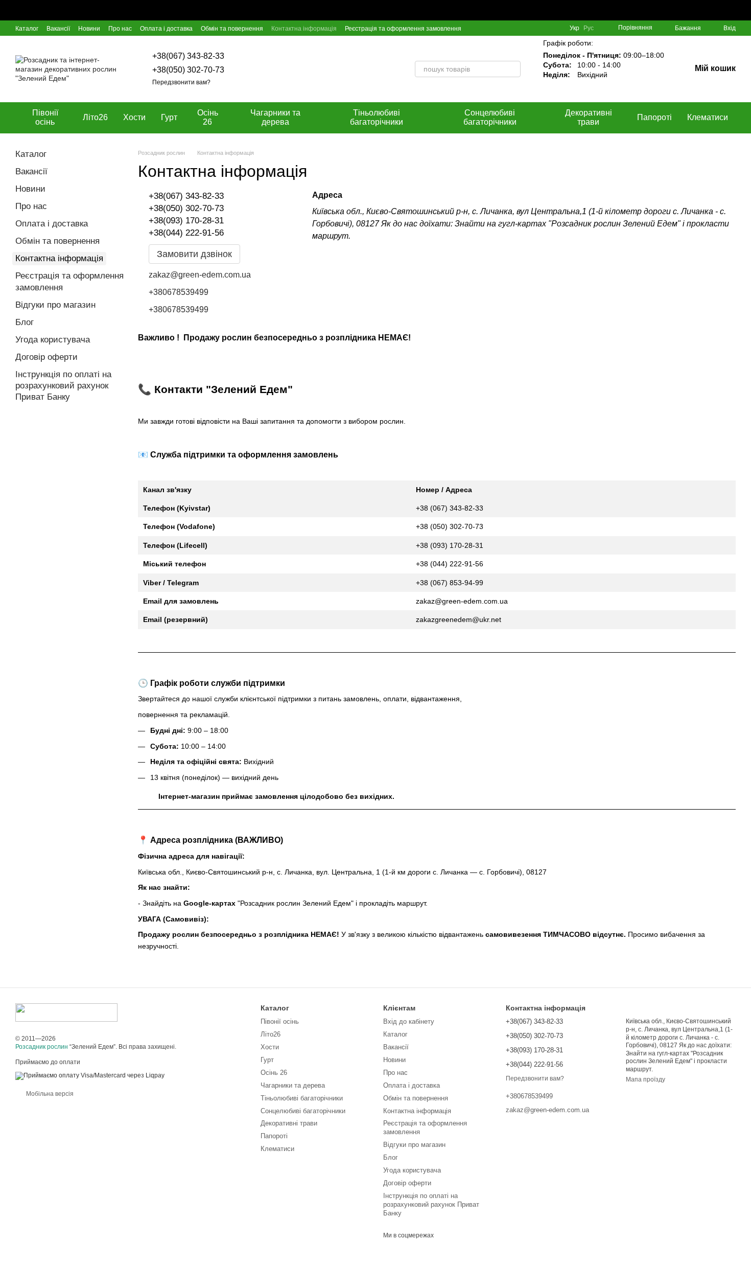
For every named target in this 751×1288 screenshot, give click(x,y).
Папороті (654, 117)
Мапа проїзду (645, 1079)
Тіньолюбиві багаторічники (376, 117)
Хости (134, 117)
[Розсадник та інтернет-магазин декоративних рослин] (66, 1012)
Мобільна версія (49, 1093)
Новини (89, 28)
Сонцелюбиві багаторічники (490, 117)
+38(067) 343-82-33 (188, 56)
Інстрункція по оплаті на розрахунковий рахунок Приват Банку (63, 386)
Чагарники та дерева (275, 117)
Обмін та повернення (232, 28)
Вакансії (58, 28)
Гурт (169, 117)
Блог (24, 322)
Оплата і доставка (166, 28)
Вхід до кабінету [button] (408, 1021)
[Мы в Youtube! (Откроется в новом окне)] (531, 28)
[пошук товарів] (512, 69)
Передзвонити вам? (181, 82)
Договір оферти (46, 357)
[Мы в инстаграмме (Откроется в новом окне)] (543, 28)
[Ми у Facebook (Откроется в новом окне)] (518, 28)
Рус (588, 28)
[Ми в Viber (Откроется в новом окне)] (555, 28)
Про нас (120, 28)
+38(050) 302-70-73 (188, 69)
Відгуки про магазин (55, 305)
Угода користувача (52, 339)
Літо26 (95, 117)
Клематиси (707, 117)
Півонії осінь (45, 117)
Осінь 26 (207, 117)
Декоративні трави (588, 117)
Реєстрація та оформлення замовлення (403, 28)
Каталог (26, 28)
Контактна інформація (304, 28)
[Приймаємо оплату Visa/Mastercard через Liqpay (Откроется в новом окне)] (90, 1075)
